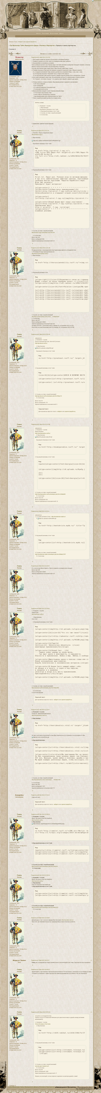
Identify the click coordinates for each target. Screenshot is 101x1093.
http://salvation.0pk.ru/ (67, 920)
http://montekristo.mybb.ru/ (58, 516)
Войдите (20, 42)
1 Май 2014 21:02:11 (43, 511)
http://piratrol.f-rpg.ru (37, 134)
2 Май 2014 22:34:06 (44, 608)
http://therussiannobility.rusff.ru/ (40, 253)
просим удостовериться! (42, 1066)
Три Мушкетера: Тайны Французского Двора (24, 45)
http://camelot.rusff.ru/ (37, 881)
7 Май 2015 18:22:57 (44, 960)
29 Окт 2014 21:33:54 (44, 875)
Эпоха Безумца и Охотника (42, 1024)
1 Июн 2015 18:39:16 (44, 969)
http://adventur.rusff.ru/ (37, 614)
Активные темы (50, 36)
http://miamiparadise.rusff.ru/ (42, 433)
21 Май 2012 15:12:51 (44, 57)
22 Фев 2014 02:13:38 (44, 424)
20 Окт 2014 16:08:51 (44, 814)
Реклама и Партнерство (47, 45)
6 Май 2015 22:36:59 (44, 918)
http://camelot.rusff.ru (37, 820)
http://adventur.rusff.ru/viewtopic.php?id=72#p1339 (45, 688)
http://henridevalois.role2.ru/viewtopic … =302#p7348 (46, 779)
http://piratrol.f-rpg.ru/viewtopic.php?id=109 (43, 232)
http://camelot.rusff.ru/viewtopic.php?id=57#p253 (45, 866)
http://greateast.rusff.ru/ (41, 343)
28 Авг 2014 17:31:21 (44, 795)
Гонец (19, 131)
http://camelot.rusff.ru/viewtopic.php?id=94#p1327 (45, 907)
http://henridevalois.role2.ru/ (39, 715)
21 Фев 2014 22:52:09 (44, 334)
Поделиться (34, 57)
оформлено (38, 338)
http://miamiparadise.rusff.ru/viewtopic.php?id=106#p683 (50, 494)
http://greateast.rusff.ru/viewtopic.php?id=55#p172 (48, 396)
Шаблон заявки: (39, 102)
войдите (59, 411)
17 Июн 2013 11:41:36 (44, 248)
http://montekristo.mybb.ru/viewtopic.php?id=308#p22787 (50, 554)
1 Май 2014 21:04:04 (44, 566)
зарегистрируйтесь (31, 42)
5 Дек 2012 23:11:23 (43, 130)
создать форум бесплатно (82, 1090)
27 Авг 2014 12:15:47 (44, 709)
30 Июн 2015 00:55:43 (44, 1012)
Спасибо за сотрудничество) (43, 1016)
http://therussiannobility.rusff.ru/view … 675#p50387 (45, 316)
